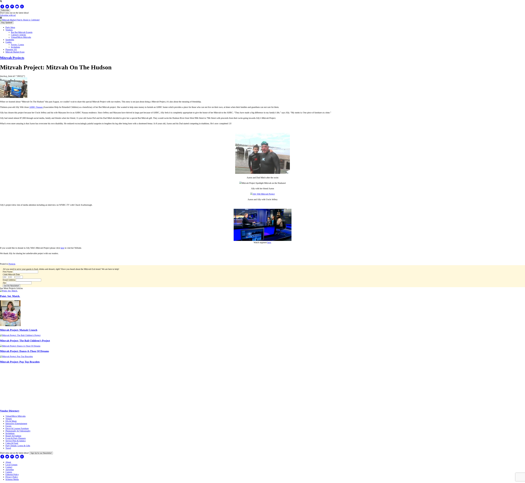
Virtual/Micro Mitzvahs (21, 37)
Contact (8, 467)
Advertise (9, 469)
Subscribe (5, 10)
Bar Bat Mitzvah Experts (21, 32)
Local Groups (11, 464)
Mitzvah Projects (12, 58)
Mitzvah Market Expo (14, 52)
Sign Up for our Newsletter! (41, 453)
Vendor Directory (9, 410)
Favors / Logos (17, 44)
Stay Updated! (6, 23)
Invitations (15, 47)
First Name (7, 272)
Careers (8, 472)
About (8, 462)
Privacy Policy (11, 477)
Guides (8, 42)
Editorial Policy (12, 474)
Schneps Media (12, 479)
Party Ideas (10, 27)
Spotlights (9, 40)
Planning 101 (11, 49)
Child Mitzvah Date (11, 274)
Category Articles (18, 35)
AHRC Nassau (36, 107)
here (269, 242)
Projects (11, 264)
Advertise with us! (8, 15)
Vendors (9, 30)
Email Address (9, 280)
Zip (4, 283)
